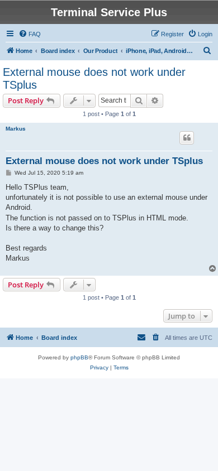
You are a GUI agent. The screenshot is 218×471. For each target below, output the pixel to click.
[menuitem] (29, 34)
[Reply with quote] (186, 138)
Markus (16, 129)
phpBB (79, 357)
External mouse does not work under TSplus (94, 78)
